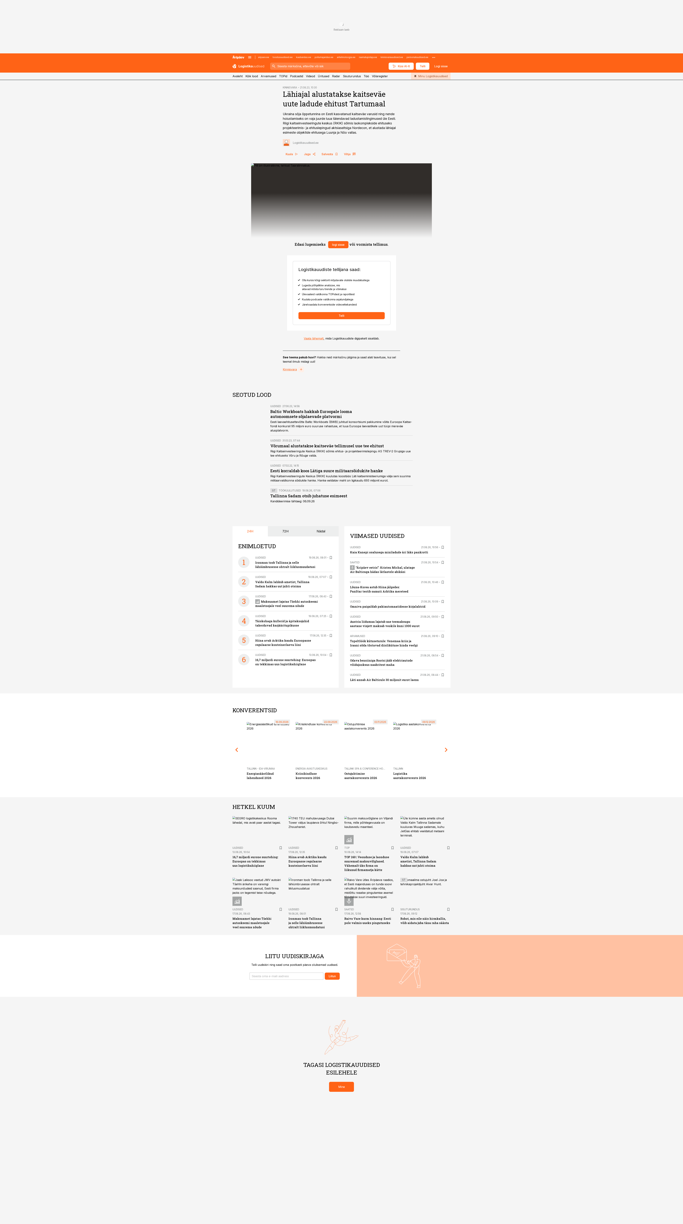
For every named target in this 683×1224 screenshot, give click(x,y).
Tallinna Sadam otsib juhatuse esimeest (308, 495)
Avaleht (237, 76)
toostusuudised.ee (283, 57)
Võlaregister (380, 76)
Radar (336, 76)
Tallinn (398, 768)
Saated (355, 562)
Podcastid (296, 76)
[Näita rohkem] (433, 57)
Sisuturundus (352, 76)
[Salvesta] (331, 558)
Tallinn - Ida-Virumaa (261, 768)
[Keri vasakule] (236, 750)
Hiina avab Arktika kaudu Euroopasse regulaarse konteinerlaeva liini (307, 861)
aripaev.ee (263, 57)
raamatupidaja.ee (368, 57)
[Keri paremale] (446, 750)
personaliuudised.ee (417, 57)
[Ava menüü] (249, 57)
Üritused (323, 76)
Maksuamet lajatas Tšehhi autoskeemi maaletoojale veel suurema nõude (251, 923)
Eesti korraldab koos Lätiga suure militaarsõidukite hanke (326, 470)
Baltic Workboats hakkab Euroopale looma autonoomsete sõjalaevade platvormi (311, 414)
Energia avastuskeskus (311, 768)
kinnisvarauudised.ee (392, 57)
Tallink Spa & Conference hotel (366, 768)
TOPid (283, 76)
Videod (310, 76)
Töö (366, 76)
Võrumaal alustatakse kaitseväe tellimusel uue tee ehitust (327, 445)
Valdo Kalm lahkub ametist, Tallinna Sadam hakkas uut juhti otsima (418, 861)
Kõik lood (251, 76)
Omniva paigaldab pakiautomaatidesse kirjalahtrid (387, 606)
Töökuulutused (290, 490)
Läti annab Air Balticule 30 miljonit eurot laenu (384, 680)
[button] (286, 976)
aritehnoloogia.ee (346, 57)
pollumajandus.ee (324, 57)
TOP (347, 847)
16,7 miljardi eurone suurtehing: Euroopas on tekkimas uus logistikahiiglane (255, 861)
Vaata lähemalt (314, 338)
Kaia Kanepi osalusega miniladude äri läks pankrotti (389, 552)
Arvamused (268, 76)
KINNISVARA (290, 87)
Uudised (275, 406)
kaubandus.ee (303, 57)
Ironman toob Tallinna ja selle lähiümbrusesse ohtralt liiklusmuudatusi (306, 923)
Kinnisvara (290, 369)
